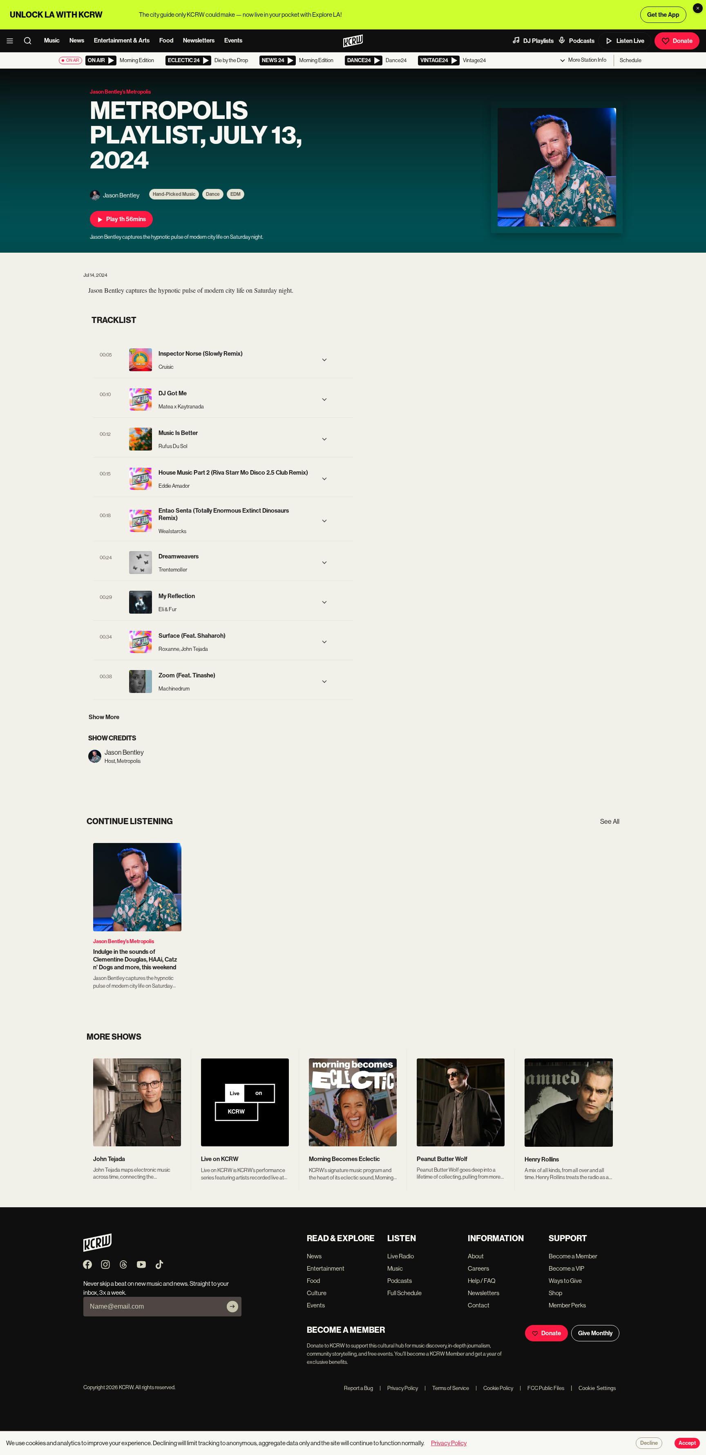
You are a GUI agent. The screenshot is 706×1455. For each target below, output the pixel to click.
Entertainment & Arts (122, 40)
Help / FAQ (482, 1280)
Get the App (663, 14)
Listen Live (630, 41)
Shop (555, 1292)
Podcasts (581, 41)
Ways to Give (565, 1280)
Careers (478, 1268)
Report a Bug (358, 1388)
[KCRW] (97, 1249)
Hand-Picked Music (174, 194)
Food (166, 40)
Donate (683, 41)
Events (233, 40)
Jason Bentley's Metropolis (123, 941)
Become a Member (573, 1256)
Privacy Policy (399, 1388)
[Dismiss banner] (698, 8)
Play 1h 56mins (126, 219)
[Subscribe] (232, 1306)
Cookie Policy (494, 1388)
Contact (478, 1305)
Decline (649, 1443)
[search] (30, 41)
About (476, 1256)
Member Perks (567, 1305)
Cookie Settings (597, 1388)
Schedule (630, 60)
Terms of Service (446, 1388)
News (76, 40)
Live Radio (400, 1256)
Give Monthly (595, 1333)
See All (609, 821)
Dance (213, 194)
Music (52, 40)
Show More (104, 717)
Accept (687, 1443)
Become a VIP (566, 1268)
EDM (235, 194)
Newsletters (198, 40)
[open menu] (12, 41)
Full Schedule (404, 1292)
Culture (316, 1292)
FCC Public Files (542, 1388)
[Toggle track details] (324, 360)
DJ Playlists (538, 41)
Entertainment (325, 1268)
